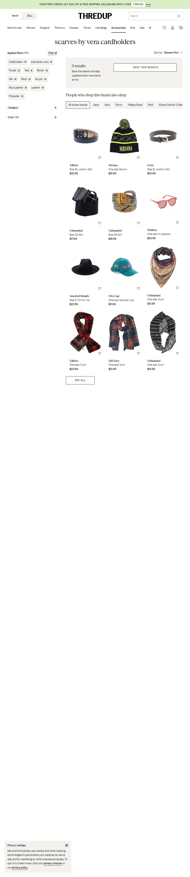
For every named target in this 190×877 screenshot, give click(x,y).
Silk (11, 79)
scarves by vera (39, 62)
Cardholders (16, 62)
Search (134, 16)
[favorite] (99, 157)
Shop (15, 15)
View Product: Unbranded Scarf (163, 276)
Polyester (14, 96)
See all (80, 380)
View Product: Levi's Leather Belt (163, 145)
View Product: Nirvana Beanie (124, 145)
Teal (26, 70)
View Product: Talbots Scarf (85, 341)
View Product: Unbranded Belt (85, 210)
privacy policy (20, 867)
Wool (24, 79)
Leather (35, 87)
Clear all (52, 52)
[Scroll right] (177, 105)
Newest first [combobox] (171, 52)
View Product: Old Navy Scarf (124, 341)
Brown (40, 70)
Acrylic (39, 79)
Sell (30, 15)
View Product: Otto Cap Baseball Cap (124, 276)
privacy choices (53, 863)
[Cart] (181, 28)
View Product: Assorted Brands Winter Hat (85, 276)
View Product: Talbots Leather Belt (85, 145)
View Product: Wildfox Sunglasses (163, 210)
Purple (12, 70)
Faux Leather (16, 87)
